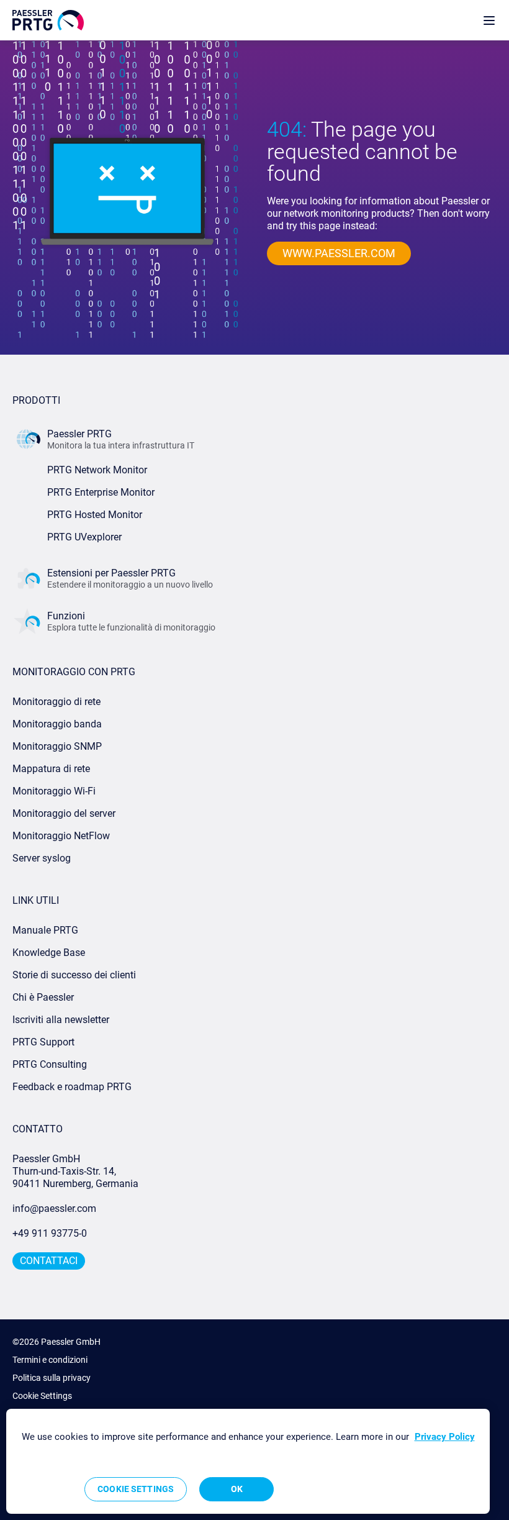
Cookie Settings (42, 1396)
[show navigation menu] (489, 20)
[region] (248, 1461)
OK (237, 1489)
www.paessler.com (338, 253)
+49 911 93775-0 (49, 1233)
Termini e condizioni (50, 1360)
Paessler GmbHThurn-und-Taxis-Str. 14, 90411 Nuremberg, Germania (75, 1171)
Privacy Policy (445, 1436)
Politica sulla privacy (51, 1378)
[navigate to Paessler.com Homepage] (48, 20)
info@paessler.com (54, 1208)
